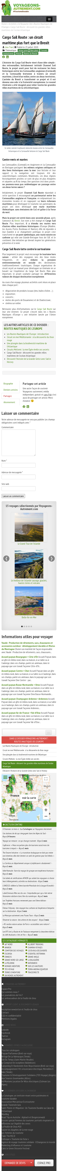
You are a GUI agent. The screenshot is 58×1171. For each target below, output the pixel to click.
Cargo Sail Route (44, 308)
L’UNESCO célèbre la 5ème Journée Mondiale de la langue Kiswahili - (29, 887)
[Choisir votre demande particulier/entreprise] (31, 1162)
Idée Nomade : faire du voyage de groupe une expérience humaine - (28, 872)
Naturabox (32, 963)
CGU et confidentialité (11, 1015)
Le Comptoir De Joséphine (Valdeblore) (18, 1062)
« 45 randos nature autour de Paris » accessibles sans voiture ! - (27, 926)
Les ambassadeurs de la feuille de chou (19, 998)
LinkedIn (5, 1029)
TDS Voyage (9, 969)
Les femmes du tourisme (12, 1132)
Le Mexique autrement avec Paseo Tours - (23, 915)
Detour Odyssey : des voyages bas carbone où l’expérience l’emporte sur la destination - (28, 909)
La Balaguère (33, 960)
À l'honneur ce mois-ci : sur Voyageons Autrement (27, 829)
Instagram (6, 1039)
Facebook (6, 1032)
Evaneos (8, 956)
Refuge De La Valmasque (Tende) (16, 1056)
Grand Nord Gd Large (14, 960)
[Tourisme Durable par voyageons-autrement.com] (21, 7)
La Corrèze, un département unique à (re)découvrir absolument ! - (27, 865)
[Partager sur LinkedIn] (7, 57)
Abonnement (9, 402)
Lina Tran (9, 47)
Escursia (8, 953)
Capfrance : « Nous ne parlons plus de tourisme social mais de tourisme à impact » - (26, 847)
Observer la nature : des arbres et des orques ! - (26, 919)
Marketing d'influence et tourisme (16, 1145)
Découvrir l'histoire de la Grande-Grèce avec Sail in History (25, 770)
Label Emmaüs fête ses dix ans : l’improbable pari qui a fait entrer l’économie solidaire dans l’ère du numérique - (27, 895)
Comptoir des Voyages (14, 950)
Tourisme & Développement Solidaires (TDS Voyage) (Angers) (29, 1075)
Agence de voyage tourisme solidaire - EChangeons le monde (28, 1142)
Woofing (5, 1114)
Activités (13, 23)
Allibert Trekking (35, 944)
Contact (5, 1012)
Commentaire (8, 427)
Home (4, 23)
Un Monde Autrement (14, 975)
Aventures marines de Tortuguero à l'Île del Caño (29, 581)
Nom (4, 460)
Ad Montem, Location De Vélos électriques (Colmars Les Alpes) (26, 1083)
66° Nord (9, 944)
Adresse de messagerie (12, 472)
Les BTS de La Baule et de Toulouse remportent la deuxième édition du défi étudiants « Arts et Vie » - (28, 933)
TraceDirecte (33, 972)
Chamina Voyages (35, 947)
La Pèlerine (9, 963)
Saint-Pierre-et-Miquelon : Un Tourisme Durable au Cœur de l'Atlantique (28, 1109)
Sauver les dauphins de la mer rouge (17, 1129)
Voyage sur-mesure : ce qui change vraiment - (25, 840)
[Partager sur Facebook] (3, 57)
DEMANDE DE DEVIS (15, 1163)
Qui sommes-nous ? (10, 991)
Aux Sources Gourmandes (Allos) (16, 1078)
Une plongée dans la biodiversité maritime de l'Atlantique (24, 754)
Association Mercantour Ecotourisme (18, 1101)
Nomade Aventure (12, 966)
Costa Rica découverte (37, 950)
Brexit (17, 220)
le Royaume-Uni (25, 23)
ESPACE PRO (44, 1163)
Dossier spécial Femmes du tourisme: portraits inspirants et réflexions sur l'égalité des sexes (28, 1122)
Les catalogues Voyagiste (15, 940)
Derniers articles (11, 389)
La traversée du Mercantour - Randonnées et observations (29, 618)
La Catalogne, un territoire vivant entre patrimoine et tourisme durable (25, 1097)
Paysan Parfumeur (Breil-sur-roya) (17, 1053)
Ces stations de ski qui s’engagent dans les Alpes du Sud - (25, 835)
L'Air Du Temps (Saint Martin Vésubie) (18, 1059)
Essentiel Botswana (36, 953)
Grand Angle (33, 956)
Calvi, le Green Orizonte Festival (16, 1148)
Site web (5, 483)
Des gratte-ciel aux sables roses (29, 543)
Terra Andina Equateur (38, 969)
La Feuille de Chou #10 (11, 1126)
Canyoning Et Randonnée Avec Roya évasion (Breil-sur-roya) (28, 1065)
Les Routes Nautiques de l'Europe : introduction (28, 333)
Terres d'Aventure (12, 972)
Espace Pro (6, 988)
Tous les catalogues (10, 1050)
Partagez (8, 395)
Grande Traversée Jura (11, 1104)
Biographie (8, 383)
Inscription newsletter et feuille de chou (19, 1009)
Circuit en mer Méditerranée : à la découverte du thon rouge (25, 750)
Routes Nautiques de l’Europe (23, 329)
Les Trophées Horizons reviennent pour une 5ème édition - (25, 902)
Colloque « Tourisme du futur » (15, 1139)
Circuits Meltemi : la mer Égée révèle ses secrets (28, 349)
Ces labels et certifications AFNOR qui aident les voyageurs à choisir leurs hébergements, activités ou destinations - (28, 880)
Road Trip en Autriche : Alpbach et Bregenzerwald (23, 1117)
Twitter (5, 1035)
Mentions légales (9, 1018)
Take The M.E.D (8, 1135)
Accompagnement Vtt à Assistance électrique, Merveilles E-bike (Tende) (28, 1070)
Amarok (8, 947)
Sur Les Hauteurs (35, 966)
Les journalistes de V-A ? (12, 995)
